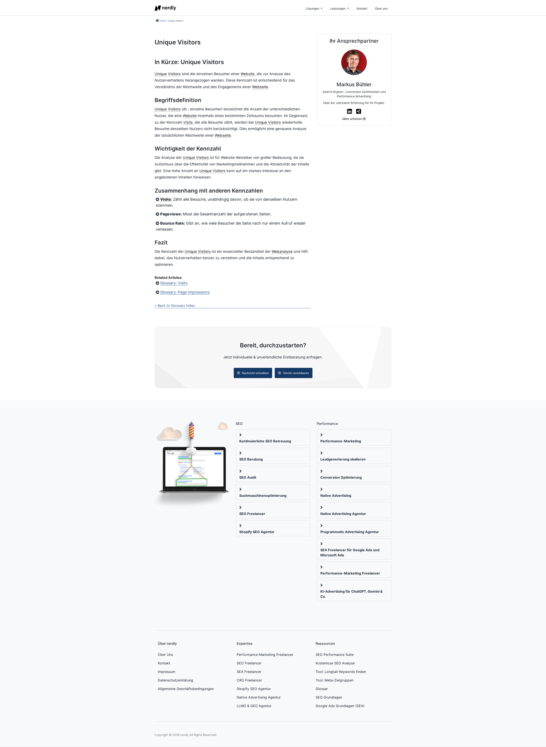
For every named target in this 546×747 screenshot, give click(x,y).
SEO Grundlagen (329, 697)
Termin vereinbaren (296, 373)
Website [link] (247, 74)
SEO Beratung (251, 459)
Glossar (322, 689)
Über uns (381, 8)
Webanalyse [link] (282, 251)
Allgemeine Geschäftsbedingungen (186, 689)
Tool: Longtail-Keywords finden (341, 672)
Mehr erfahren (352, 119)
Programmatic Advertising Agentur (349, 532)
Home (163, 20)
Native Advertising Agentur (343, 514)
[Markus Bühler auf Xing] (358, 111)
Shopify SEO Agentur (256, 532)
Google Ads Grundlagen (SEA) (340, 706)
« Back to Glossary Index (175, 305)
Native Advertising (335, 495)
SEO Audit (247, 477)
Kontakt (362, 8)
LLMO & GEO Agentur (254, 706)
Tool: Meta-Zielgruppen (334, 680)
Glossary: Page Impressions (185, 292)
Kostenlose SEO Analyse (335, 663)
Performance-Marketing (340, 441)
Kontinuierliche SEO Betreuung (265, 441)
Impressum (166, 672)
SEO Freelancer (252, 514)
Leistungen (338, 8)
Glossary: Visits (173, 283)
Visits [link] (188, 122)
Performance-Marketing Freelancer (350, 573)
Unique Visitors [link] (168, 74)
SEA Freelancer (249, 672)
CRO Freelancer (249, 680)
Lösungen (313, 8)
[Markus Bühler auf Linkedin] (349, 111)
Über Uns (165, 654)
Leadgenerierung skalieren (343, 459)
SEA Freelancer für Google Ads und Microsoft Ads (349, 552)
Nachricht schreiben (255, 373)
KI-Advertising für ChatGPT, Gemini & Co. (351, 594)
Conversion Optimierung (341, 477)
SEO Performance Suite (335, 654)
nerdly (184, 735)
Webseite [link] (260, 87)
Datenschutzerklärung (175, 680)
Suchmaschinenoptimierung (262, 495)
